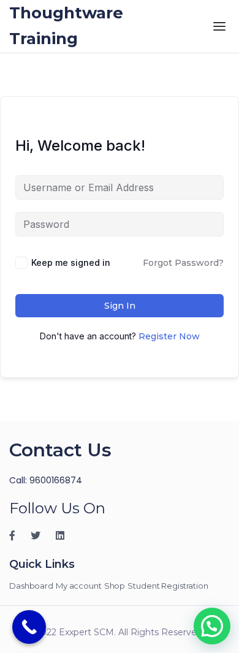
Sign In (119, 305)
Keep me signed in (70, 262)
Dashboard (31, 586)
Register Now (169, 336)
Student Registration (167, 586)
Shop (115, 586)
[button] (212, 626)
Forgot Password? (183, 262)
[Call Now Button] (29, 627)
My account (79, 586)
